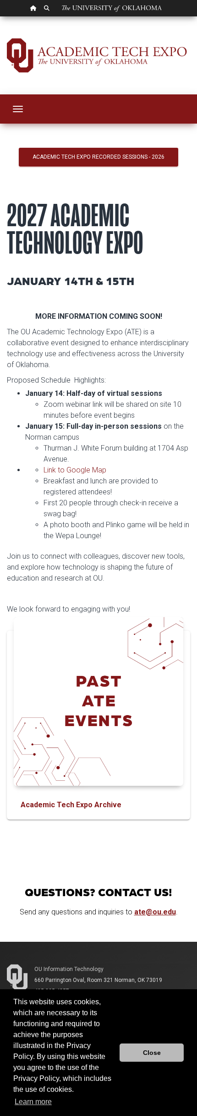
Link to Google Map (75, 470)
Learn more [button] (33, 1102)
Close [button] (152, 1052)
